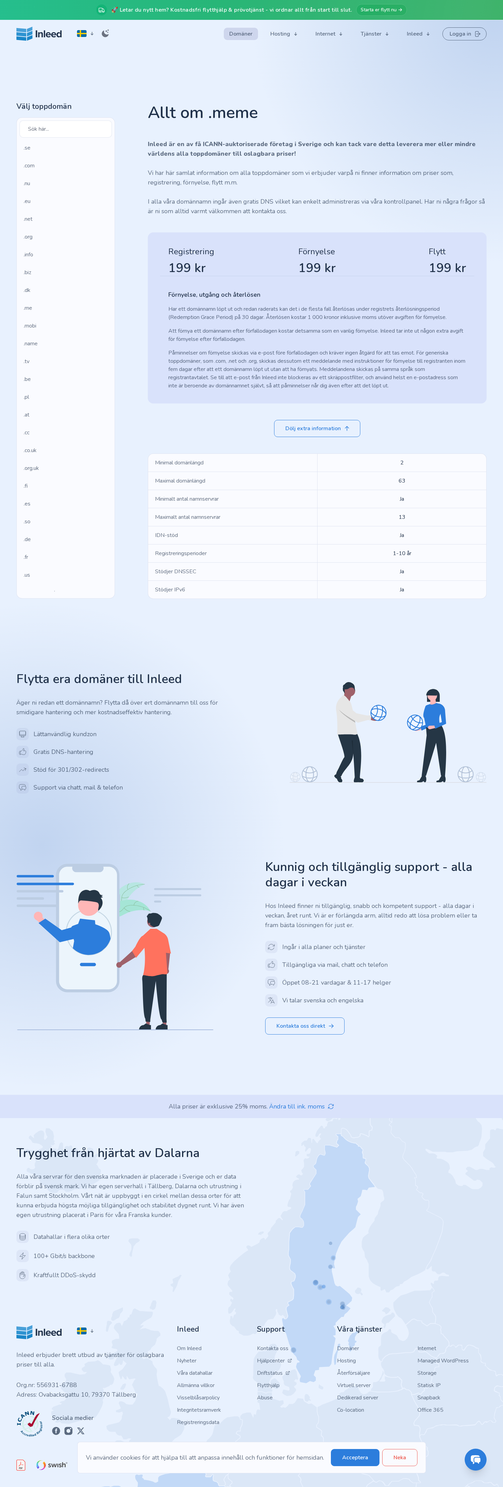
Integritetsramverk (199, 1410)
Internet (426, 1348)
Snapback (428, 1397)
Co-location (350, 1410)
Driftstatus (270, 1373)
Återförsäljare (353, 1373)
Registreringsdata (198, 1422)
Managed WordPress (443, 1360)
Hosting (346, 1360)
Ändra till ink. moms (297, 1106)
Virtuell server (354, 1385)
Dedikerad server (357, 1397)
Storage (427, 1373)
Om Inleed (189, 1348)
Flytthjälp (268, 1385)
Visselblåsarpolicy (198, 1397)
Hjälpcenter (271, 1360)
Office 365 (430, 1410)
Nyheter (186, 1360)
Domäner (348, 1348)
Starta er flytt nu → (381, 10)
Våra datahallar (194, 1373)
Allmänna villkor (196, 1385)
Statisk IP (429, 1385)
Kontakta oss (272, 1348)
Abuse (265, 1397)
